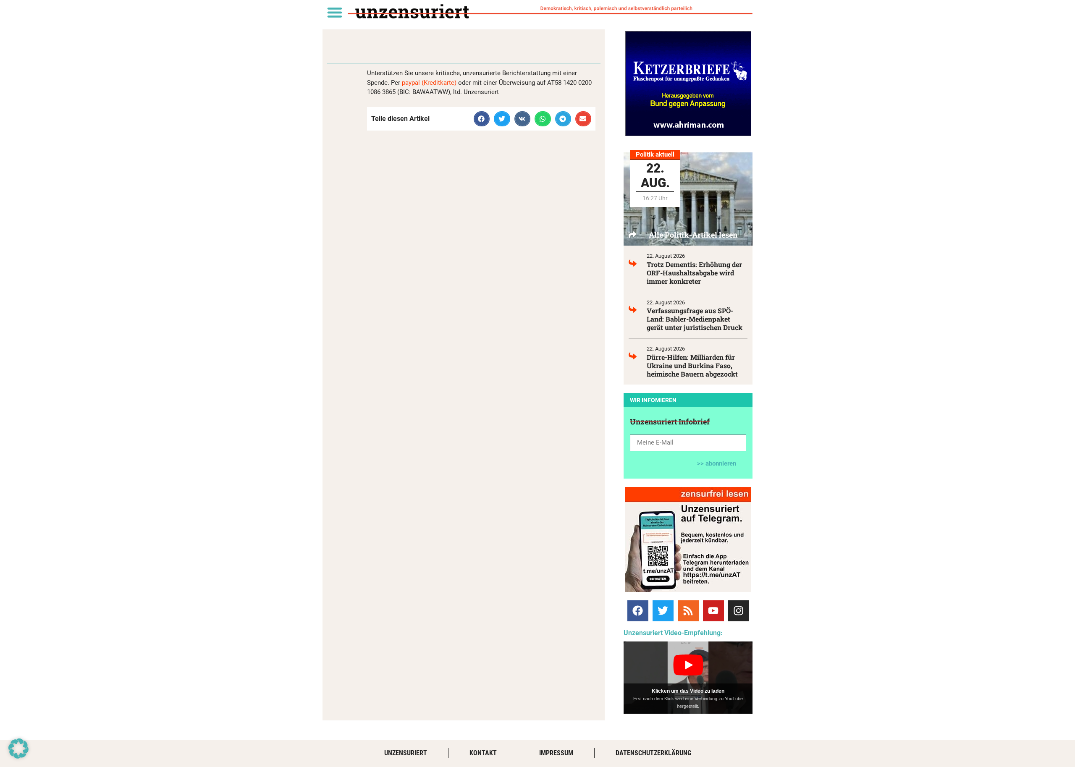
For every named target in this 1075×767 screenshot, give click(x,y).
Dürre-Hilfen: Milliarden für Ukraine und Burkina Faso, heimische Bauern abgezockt (692, 365)
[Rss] (688, 610)
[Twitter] (663, 610)
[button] (334, 12)
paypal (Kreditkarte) (429, 82)
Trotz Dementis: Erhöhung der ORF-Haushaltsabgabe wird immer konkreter (694, 272)
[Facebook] (637, 610)
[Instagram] (738, 610)
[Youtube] (713, 610)
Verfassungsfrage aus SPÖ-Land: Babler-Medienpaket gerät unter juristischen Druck (694, 319)
